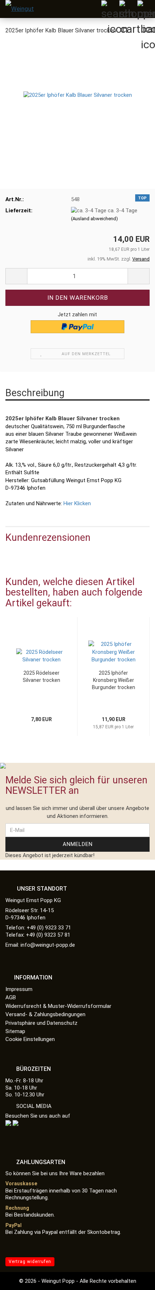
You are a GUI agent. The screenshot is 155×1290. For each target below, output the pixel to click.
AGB (10, 997)
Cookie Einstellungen (30, 1039)
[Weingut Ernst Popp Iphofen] (21, 9)
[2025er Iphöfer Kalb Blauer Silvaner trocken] (77, 95)
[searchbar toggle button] (110, 9)
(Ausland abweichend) (94, 218)
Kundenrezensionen (47, 537)
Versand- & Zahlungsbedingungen (45, 1014)
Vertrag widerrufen (30, 1261)
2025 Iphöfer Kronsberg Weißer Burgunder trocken (113, 680)
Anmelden (78, 844)
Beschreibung (35, 393)
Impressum (18, 989)
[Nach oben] (135, 1279)
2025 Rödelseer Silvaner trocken (41, 676)
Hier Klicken (76, 503)
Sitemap (15, 1031)
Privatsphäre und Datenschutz (41, 1023)
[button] (16, 682)
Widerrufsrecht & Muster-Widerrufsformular (58, 1006)
